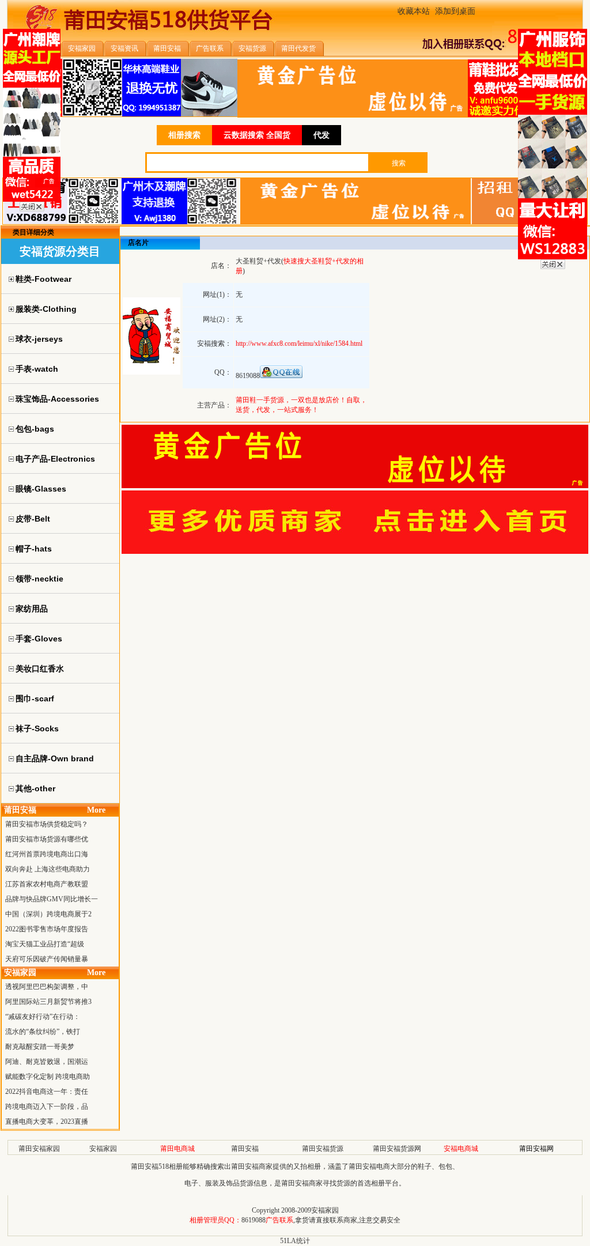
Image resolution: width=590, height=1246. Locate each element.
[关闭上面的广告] (32, 209)
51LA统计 (295, 1241)
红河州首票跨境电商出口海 (46, 854)
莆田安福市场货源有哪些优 (46, 839)
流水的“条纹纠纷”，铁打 (42, 1032)
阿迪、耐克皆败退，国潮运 (46, 1062)
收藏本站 (414, 11)
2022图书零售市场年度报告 (46, 929)
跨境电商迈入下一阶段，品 (46, 1106)
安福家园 (103, 1149)
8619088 (253, 1220)
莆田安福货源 (322, 1149)
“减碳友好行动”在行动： (42, 1017)
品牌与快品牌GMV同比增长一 (51, 899)
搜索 (399, 163)
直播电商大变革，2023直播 (46, 1121)
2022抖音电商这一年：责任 (46, 1092)
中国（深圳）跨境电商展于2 (48, 914)
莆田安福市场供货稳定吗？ (46, 824)
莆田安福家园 (39, 1149)
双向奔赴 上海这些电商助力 (47, 869)
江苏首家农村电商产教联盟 (46, 884)
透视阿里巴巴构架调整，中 (46, 987)
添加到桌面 (455, 11)
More (96, 810)
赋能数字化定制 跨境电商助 (47, 1077)
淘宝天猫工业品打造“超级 (44, 944)
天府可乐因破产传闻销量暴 (46, 959)
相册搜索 (184, 135)
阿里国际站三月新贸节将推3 (48, 1002)
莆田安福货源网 (397, 1149)
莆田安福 (245, 1149)
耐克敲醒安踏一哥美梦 (39, 1047)
